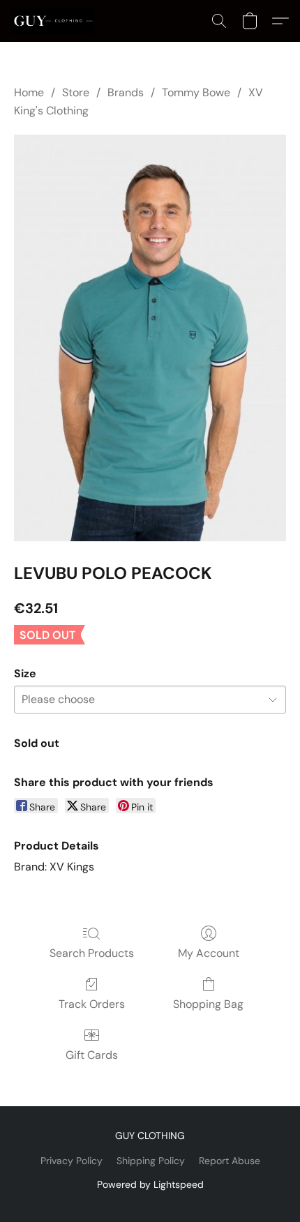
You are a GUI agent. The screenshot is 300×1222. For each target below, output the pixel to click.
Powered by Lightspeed (150, 1184)
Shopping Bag (208, 1004)
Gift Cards (92, 1055)
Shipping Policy (151, 1160)
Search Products (92, 953)
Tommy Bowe (196, 92)
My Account (208, 953)
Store (75, 92)
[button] (54, 21)
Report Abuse (229, 1160)
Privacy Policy (71, 1160)
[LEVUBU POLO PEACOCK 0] (150, 338)
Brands (125, 92)
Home (29, 92)
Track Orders (92, 1004)
